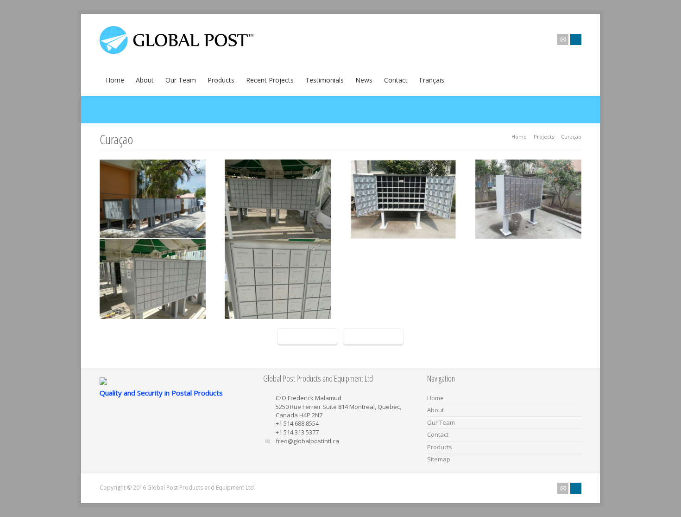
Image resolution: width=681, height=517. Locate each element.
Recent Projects (270, 80)
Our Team (180, 80)
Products (221, 80)
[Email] (562, 39)
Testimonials (324, 80)
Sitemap (438, 459)
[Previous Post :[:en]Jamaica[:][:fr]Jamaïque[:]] (307, 337)
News (363, 80)
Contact (396, 80)
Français (431, 80)
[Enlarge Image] (152, 161)
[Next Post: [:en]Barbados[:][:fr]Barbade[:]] (373, 337)
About (145, 80)
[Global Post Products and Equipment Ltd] (177, 52)
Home (115, 80)
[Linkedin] (575, 39)
